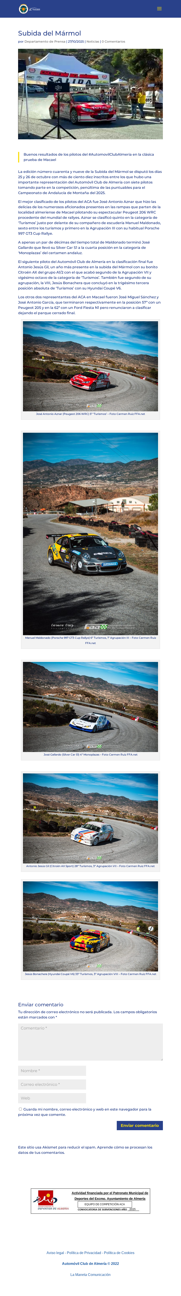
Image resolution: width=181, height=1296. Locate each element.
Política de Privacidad (84, 1253)
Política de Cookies (119, 1253)
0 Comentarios (113, 41)
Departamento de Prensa (45, 41)
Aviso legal (55, 1253)
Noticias (93, 41)
